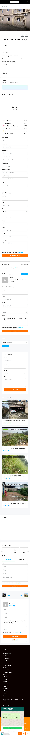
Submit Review (15, 389)
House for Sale (18, 401)
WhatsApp (12, 281)
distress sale (5, 403)
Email (3, 233)
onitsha (6, 688)
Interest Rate (5, 150)
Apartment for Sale (6, 401)
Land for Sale (14, 429)
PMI (3, 182)
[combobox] (15, 199)
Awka (5, 667)
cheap (23, 401)
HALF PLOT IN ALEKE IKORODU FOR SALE (13, 476)
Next (21, 595)
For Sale (12, 401)
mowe (5, 679)
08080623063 (13, 279)
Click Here (17, 267)
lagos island (7, 658)
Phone (3, 227)
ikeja (5, 674)
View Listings (24, 273)
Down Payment (5, 144)
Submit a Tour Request (15, 255)
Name (3, 221)
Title (5, 364)
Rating (5, 370)
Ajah (7, 660)
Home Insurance (6, 169)
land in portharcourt (22, 484)
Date (3, 202)
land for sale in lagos (22, 429)
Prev (9, 595)
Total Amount (5, 137)
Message (4, 240)
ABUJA (5, 662)
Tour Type (4, 196)
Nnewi (5, 693)
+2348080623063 (22, 279)
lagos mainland (7, 653)
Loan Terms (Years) (6, 156)
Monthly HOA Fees (6, 176)
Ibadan (5, 681)
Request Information (15, 331)
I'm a (3, 309)
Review (6, 376)
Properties (6, 705)
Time (3, 208)
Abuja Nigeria (9, 665)
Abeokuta (6, 676)
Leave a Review (5, 346)
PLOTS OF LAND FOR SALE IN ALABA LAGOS (14, 448)
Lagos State (6, 669)
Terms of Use (20, 252)
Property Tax (5, 163)
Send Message (15, 636)
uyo (5, 695)
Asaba (5, 690)
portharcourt (7, 683)
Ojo (5, 686)
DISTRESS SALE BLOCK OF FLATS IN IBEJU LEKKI (15, 420)
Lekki (5, 655)
